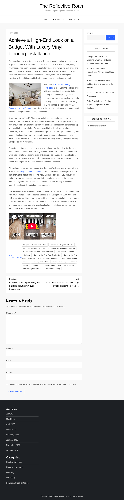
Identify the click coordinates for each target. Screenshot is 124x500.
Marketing (10, 478)
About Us (58, 19)
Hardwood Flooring (59, 262)
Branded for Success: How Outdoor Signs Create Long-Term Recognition (101, 84)
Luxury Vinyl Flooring (66, 265)
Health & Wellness (14, 462)
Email (9, 361)
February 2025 (12, 435)
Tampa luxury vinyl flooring (20, 108)
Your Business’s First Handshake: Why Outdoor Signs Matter (100, 72)
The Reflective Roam (62, 6)
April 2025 (10, 424)
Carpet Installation (39, 245)
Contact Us (74, 19)
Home (46, 19)
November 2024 (13, 445)
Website (9, 372)
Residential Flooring (52, 269)
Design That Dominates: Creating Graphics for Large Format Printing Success (99, 60)
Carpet (26, 245)
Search (90, 33)
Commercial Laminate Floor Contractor (38, 252)
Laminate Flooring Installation (43, 265)
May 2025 (10, 419)
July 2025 (10, 414)
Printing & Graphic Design (17, 483)
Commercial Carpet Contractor (61, 245)
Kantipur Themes (75, 496)
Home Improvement (15, 256)
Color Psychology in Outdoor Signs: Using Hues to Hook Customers (99, 104)
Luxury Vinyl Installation (32, 269)
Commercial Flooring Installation (63, 248)
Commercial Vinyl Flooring (48, 258)
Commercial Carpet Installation (35, 248)
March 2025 (11, 429)
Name (9, 349)
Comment (11, 313)
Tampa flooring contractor (30, 171)
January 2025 (12, 440)
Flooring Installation (40, 262)
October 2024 (12, 450)
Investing (10, 472)
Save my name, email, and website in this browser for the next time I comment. (42, 384)
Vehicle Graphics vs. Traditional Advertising (100, 94)
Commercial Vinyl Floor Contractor (47, 255)
